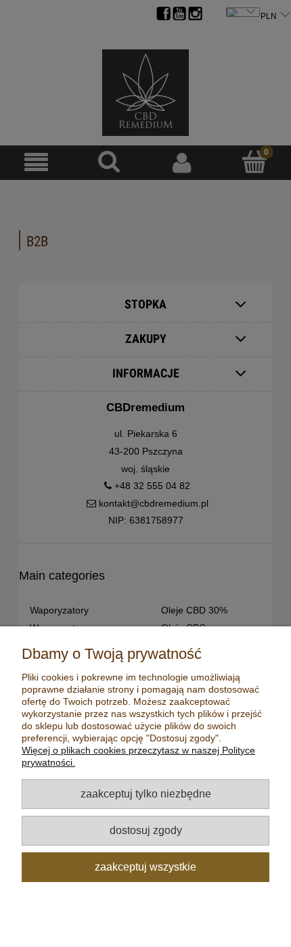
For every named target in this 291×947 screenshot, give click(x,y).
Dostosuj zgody (146, 830)
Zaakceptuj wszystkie (145, 866)
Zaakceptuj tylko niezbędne (146, 793)
